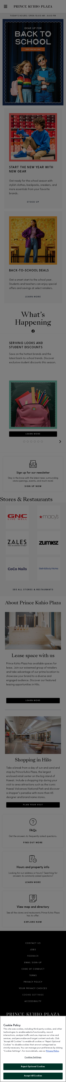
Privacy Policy (52, 1051)
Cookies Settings (33, 1057)
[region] (33, 1049)
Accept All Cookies (33, 1076)
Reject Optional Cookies (33, 1067)
